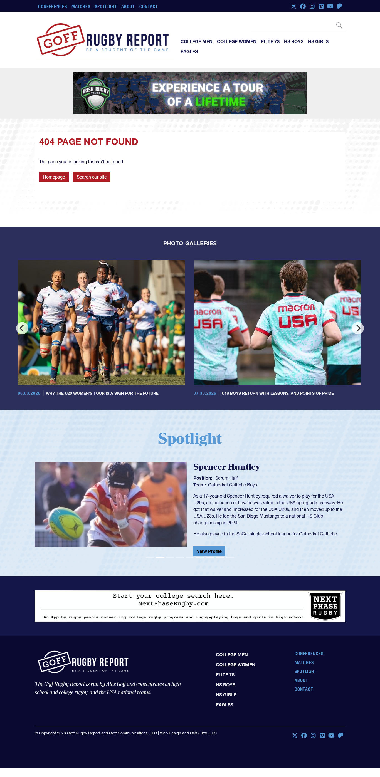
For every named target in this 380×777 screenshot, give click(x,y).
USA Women (220, 485)
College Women (236, 41)
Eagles (189, 51)
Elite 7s (270, 41)
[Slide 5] (190, 560)
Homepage (54, 177)
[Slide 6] (200, 560)
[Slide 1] (150, 560)
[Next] (358, 328)
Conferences (52, 6)
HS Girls (318, 41)
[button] (58, 510)
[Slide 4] (180, 560)
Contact (148, 6)
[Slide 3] (170, 560)
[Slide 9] (230, 560)
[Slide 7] (210, 560)
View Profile (209, 553)
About (128, 6)
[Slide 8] (220, 560)
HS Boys (293, 41)
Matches (81, 6)
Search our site (92, 177)
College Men (197, 41)
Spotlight (106, 6)
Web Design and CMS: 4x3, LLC (188, 735)
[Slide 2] (160, 560)
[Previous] (22, 328)
